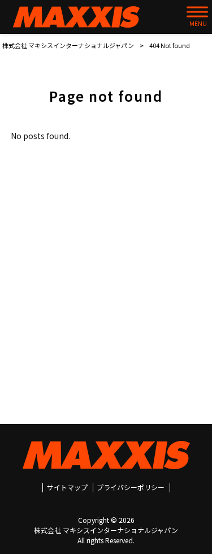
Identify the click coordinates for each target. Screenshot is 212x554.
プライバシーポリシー (131, 487)
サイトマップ (67, 487)
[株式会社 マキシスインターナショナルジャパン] (76, 17)
